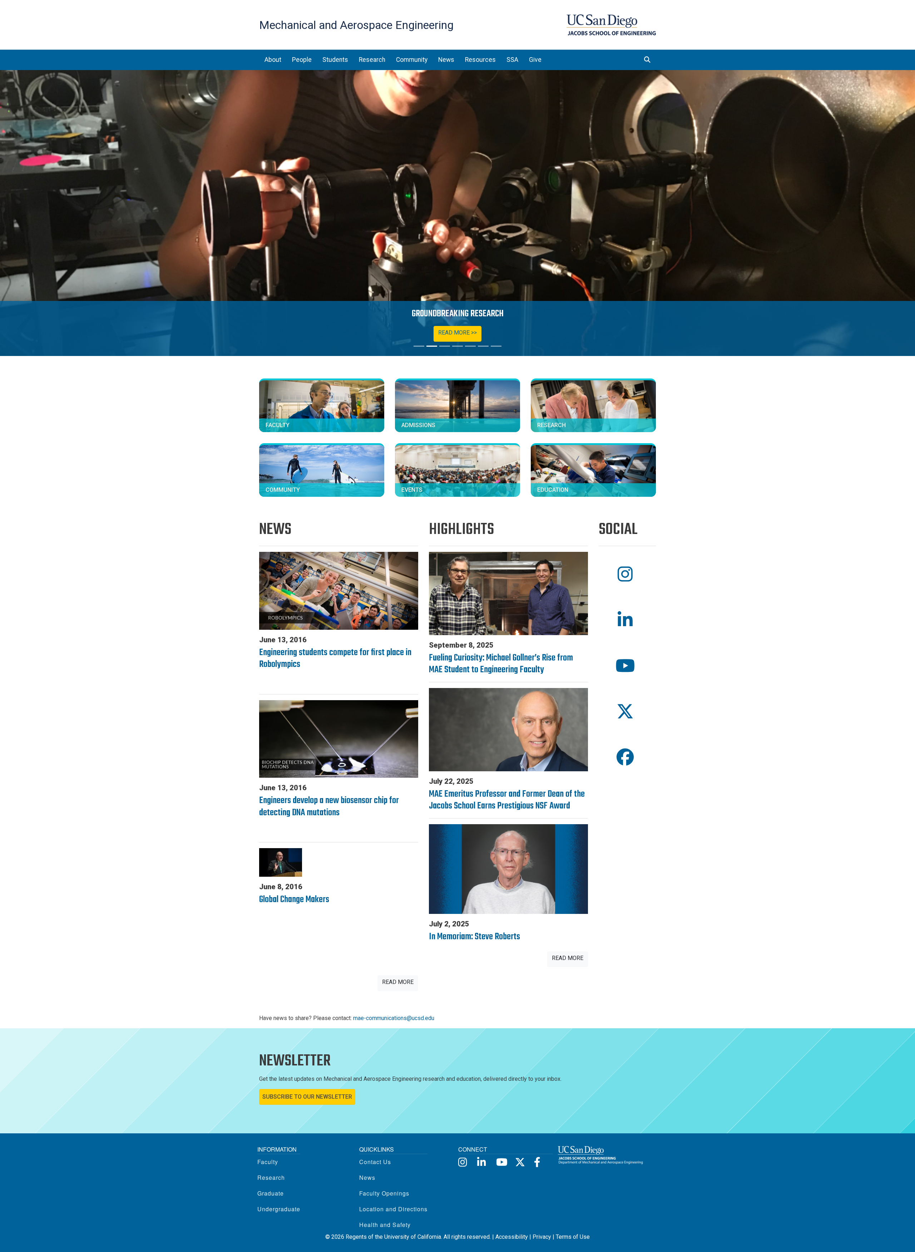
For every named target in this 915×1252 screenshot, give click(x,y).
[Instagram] (462, 1161)
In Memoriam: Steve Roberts (474, 937)
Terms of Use (573, 1236)
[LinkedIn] (481, 1161)
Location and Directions (393, 1209)
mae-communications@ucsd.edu (393, 1018)
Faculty (267, 1162)
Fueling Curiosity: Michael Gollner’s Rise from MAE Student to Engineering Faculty (501, 664)
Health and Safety (385, 1225)
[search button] (647, 60)
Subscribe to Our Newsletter (307, 1096)
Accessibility (511, 1236)
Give (535, 59)
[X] (519, 1161)
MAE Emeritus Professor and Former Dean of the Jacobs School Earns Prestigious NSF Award (507, 800)
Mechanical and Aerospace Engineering (356, 25)
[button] (627, 574)
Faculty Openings (384, 1193)
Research (271, 1177)
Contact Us (375, 1162)
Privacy (542, 1236)
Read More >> (457, 332)
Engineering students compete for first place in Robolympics (335, 658)
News (367, 1177)
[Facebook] (538, 1161)
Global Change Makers (294, 899)
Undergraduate (278, 1209)
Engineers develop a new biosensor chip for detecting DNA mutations (329, 806)
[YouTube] (500, 1161)
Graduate (270, 1193)
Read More (398, 982)
